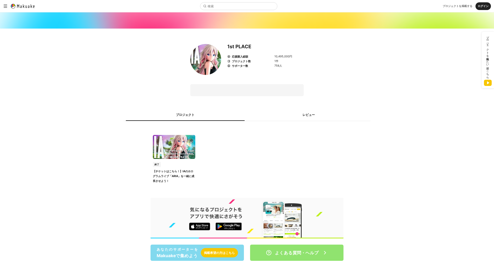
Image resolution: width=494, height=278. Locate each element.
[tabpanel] (247, 154)
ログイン (483, 6)
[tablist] (247, 114)
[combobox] (238, 6)
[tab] (185, 114)
